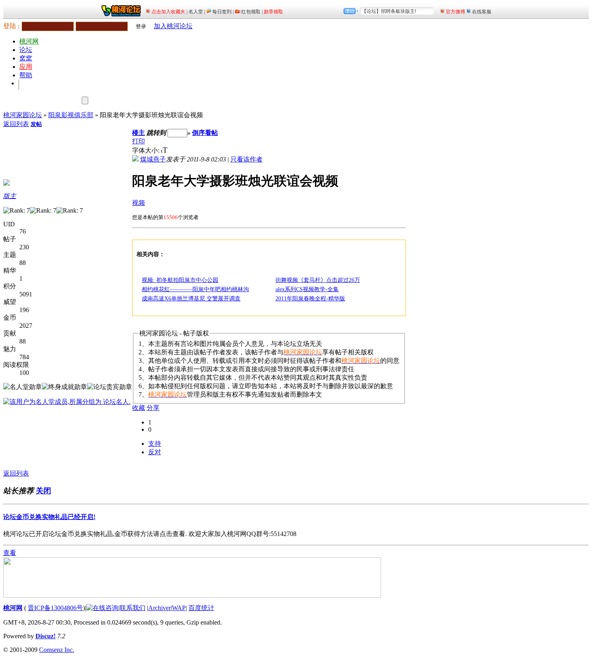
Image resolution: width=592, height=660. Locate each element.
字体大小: (146, 150)
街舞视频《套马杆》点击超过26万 (317, 280)
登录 (141, 26)
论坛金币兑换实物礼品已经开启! (49, 516)
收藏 (138, 407)
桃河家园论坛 (22, 115)
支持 (154, 443)
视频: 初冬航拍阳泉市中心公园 (180, 280)
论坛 (25, 49)
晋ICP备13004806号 (55, 607)
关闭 (43, 490)
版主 (9, 195)
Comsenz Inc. (56, 649)
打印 (138, 141)
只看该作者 (246, 159)
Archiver (159, 607)
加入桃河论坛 (173, 26)
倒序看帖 (205, 132)
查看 (9, 552)
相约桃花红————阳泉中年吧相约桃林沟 (195, 289)
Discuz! (45, 636)
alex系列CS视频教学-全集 (307, 289)
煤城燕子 (153, 159)
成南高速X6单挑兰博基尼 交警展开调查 (191, 299)
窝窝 (25, 58)
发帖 (36, 124)
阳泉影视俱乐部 (70, 115)
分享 (153, 407)
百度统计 (201, 607)
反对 (154, 452)
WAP (179, 607)
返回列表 (16, 123)
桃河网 (29, 41)
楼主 (138, 132)
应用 (25, 66)
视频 (138, 202)
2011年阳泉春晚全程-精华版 (310, 299)
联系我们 (132, 607)
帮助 (25, 75)
